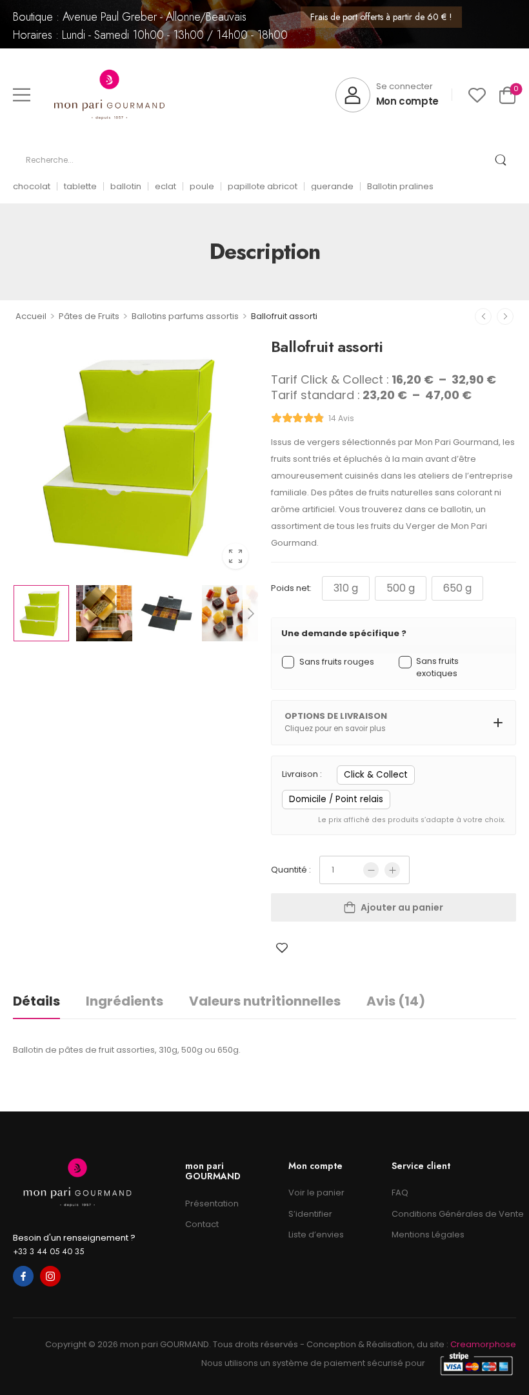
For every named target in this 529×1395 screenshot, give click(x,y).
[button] (21, 94)
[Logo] (109, 94)
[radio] (346, 588)
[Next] (250, 612)
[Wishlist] (477, 94)
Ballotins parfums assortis (185, 316)
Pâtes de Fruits (89, 316)
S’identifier (310, 1214)
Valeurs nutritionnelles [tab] (265, 1001)
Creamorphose (483, 1344)
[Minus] (371, 870)
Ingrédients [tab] (124, 1001)
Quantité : (291, 870)
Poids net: (291, 588)
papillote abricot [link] (262, 186)
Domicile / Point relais (336, 799)
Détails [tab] (36, 1001)
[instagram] (50, 1276)
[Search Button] (500, 160)
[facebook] (23, 1276)
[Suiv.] (505, 316)
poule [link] (202, 186)
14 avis (341, 418)
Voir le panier (316, 1192)
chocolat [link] (31, 186)
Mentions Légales (428, 1234)
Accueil (30, 316)
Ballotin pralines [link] (400, 186)
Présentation (212, 1203)
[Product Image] (135, 456)
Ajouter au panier (402, 907)
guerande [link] (332, 186)
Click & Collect (376, 775)
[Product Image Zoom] (235, 556)
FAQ (400, 1192)
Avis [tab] (395, 1001)
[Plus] (392, 870)
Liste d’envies (316, 1234)
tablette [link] (80, 186)
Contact (202, 1224)
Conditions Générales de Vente (454, 1214)
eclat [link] (165, 186)
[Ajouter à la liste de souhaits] (282, 948)
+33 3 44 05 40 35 (48, 1251)
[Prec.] (483, 316)
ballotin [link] (125, 186)
